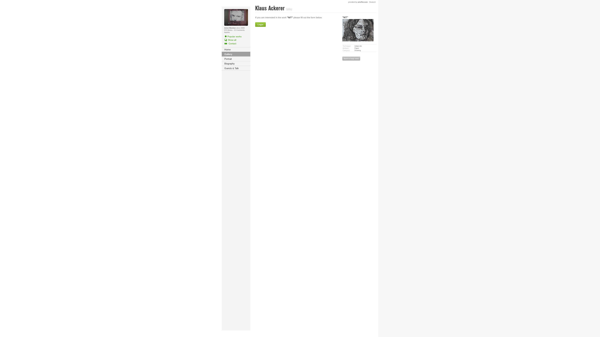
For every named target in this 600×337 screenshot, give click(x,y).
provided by (358, 2)
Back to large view (351, 58)
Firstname (283, 24)
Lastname (272, 38)
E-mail (273, 44)
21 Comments (239, 30)
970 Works (228, 30)
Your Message (269, 51)
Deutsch (372, 2)
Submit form (297, 86)
